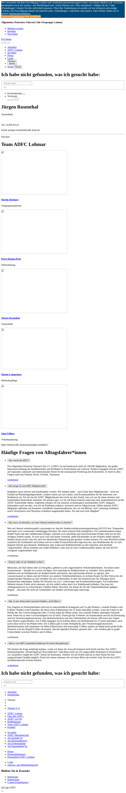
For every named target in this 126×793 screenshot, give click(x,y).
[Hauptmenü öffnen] (8, 42)
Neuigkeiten (13, 694)
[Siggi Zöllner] (34, 427)
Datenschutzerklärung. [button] (20, 13)
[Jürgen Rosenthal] (34, 312)
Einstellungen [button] (17, 16)
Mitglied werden (15, 28)
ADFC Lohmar (14, 50)
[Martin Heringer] (34, 193)
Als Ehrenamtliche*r (17, 740)
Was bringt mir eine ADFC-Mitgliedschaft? (27, 486)
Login (10, 58)
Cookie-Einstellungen (17, 782)
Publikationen (14, 721)
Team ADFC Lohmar (17, 724)
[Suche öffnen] (5, 42)
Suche (10, 66)
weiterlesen (12, 479)
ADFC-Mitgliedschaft (18, 735)
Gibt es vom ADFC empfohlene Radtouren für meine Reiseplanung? (39, 643)
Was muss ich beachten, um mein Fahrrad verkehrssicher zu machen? (40, 522)
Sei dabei (11, 52)
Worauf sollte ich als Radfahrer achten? (26, 562)
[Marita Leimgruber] (34, 368)
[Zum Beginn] (2, 791)
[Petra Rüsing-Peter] (34, 252)
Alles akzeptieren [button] (32, 16)
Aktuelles (12, 47)
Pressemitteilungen (16, 754)
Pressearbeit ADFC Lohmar (20, 757)
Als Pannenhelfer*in (17, 746)
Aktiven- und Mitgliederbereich (22, 765)
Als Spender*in (14, 738)
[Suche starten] (5, 87)
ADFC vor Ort (14, 719)
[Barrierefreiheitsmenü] (2, 42)
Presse (10, 55)
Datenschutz (13, 779)
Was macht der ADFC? (19, 460)
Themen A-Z (13, 708)
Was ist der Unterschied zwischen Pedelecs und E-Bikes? (34, 601)
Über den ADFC (15, 716)
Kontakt (11, 727)
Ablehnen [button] (6, 16)
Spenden (11, 31)
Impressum (12, 777)
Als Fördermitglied (16, 743)
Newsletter (12, 34)
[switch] (24, 94)
